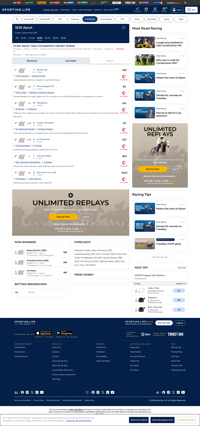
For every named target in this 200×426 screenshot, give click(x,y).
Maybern (152, 297)
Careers (55, 356)
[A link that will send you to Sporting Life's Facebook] (22, 392)
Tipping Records (178, 370)
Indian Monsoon (45, 122)
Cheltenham (19, 347)
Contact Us (101, 347)
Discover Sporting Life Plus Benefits (69, 224)
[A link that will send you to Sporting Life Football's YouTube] (183, 392)
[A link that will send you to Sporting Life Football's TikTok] (178, 392)
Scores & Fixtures (137, 356)
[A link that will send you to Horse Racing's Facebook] (93, 392)
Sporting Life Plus (60, 361)
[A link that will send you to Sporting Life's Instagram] (27, 392)
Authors (55, 352)
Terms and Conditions (22, 400)
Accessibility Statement (62, 370)
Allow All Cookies (139, 420)
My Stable (134, 365)
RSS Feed (56, 379)
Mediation (42, 103)
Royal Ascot (19, 352)
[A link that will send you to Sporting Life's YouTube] (41, 392)
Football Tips (176, 352)
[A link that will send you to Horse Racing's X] (102, 392)
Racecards (135, 347)
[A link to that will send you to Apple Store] (44, 334)
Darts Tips (175, 361)
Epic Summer (155, 307)
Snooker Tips (176, 365)
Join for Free (63, 216)
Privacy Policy (38, 400)
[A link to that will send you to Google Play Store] (66, 334)
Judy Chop (153, 288)
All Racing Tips (160, 257)
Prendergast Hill (45, 86)
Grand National (21, 356)
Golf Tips (175, 356)
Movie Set (42, 69)
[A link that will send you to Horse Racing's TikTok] (107, 392)
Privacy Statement (53, 400)
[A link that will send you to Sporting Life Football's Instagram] (168, 392)
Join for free (164, 323)
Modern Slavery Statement (64, 374)
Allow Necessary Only (162, 420)
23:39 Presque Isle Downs (150, 275)
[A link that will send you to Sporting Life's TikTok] (37, 392)
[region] (100, 420)
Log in (86, 216)
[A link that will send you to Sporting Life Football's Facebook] (163, 392)
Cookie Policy (89, 400)
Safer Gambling (103, 361)
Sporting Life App (59, 365)
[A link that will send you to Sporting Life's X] (32, 392)
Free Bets (134, 370)
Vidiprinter (135, 361)
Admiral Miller (44, 156)
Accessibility (101, 356)
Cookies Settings (186, 420)
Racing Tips (176, 347)
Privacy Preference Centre (72, 400)
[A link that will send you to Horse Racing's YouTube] (112, 392)
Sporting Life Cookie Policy (79, 420)
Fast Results (135, 352)
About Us (56, 347)
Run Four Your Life (46, 172)
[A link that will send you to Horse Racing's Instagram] (98, 392)
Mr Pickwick (43, 139)
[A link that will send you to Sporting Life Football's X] (173, 392)
